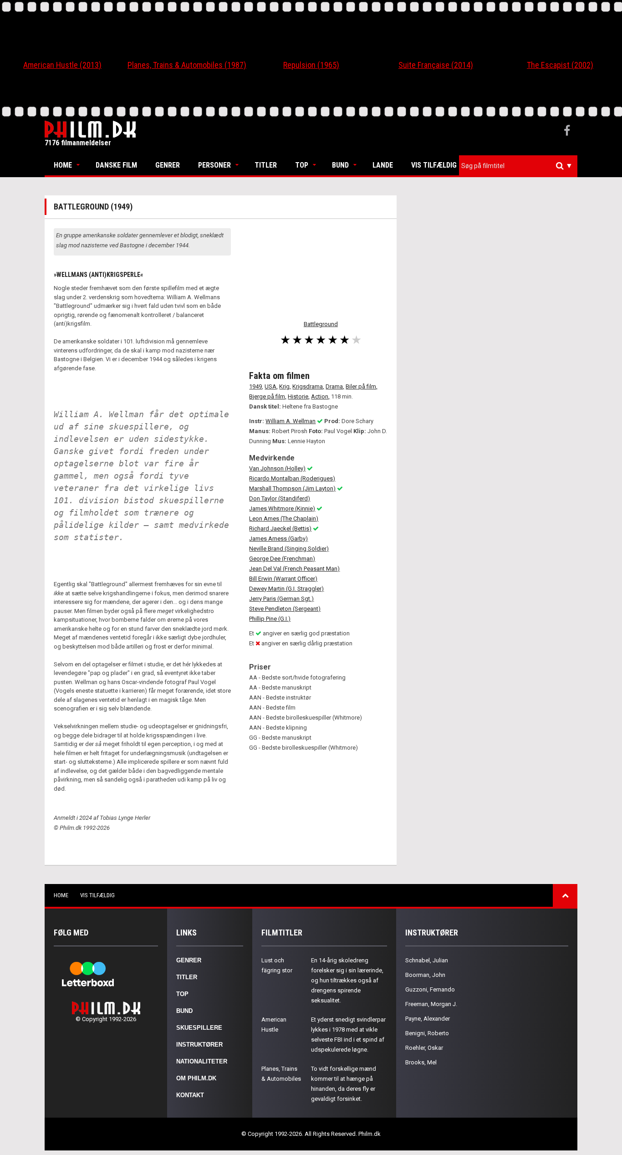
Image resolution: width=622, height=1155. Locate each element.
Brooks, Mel (421, 1062)
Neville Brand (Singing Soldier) (289, 548)
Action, (320, 396)
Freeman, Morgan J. (431, 1004)
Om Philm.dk (196, 1078)
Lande (382, 165)
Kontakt (190, 1095)
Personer (214, 165)
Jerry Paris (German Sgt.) (281, 598)
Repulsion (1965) (311, 65)
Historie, (299, 396)
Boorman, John (425, 974)
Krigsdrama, (308, 386)
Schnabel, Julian (426, 960)
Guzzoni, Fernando (430, 989)
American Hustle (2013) (62, 65)
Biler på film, (361, 386)
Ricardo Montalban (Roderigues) (292, 478)
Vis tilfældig (434, 165)
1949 (255, 386)
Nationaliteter (201, 1061)
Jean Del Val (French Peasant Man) (294, 568)
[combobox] (518, 166)
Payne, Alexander (427, 1018)
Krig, (285, 386)
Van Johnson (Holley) (277, 468)
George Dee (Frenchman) (282, 558)
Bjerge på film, (267, 396)
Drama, (335, 386)
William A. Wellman (290, 421)
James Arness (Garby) (278, 538)
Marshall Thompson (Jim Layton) (292, 488)
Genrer (167, 165)
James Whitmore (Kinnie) (282, 508)
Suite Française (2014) (435, 65)
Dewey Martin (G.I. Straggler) (286, 588)
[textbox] (520, 166)
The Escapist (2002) (560, 65)
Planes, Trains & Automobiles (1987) (186, 65)
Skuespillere (199, 1027)
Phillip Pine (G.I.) (270, 618)
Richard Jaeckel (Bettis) (280, 528)
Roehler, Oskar (424, 1047)
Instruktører (199, 1044)
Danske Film (116, 165)
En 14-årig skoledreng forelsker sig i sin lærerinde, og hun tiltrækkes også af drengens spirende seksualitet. (347, 980)
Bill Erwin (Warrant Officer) (283, 578)
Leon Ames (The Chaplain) (283, 518)
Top (301, 165)
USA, (271, 386)
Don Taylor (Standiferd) (279, 498)
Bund (340, 165)
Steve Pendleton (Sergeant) (285, 608)
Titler (266, 165)
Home (63, 165)
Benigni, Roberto (427, 1033)
